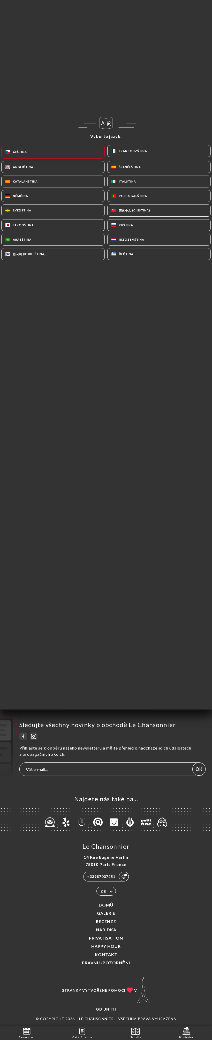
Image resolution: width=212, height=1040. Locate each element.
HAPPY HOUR (106, 946)
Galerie (106, 913)
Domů (106, 904)
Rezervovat (27, 1037)
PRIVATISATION (106, 937)
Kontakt (106, 954)
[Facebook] (23, 736)
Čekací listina (82, 1037)
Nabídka (106, 929)
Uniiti (109, 1009)
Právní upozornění (106, 962)
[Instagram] (33, 736)
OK (198, 769)
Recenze (106, 921)
